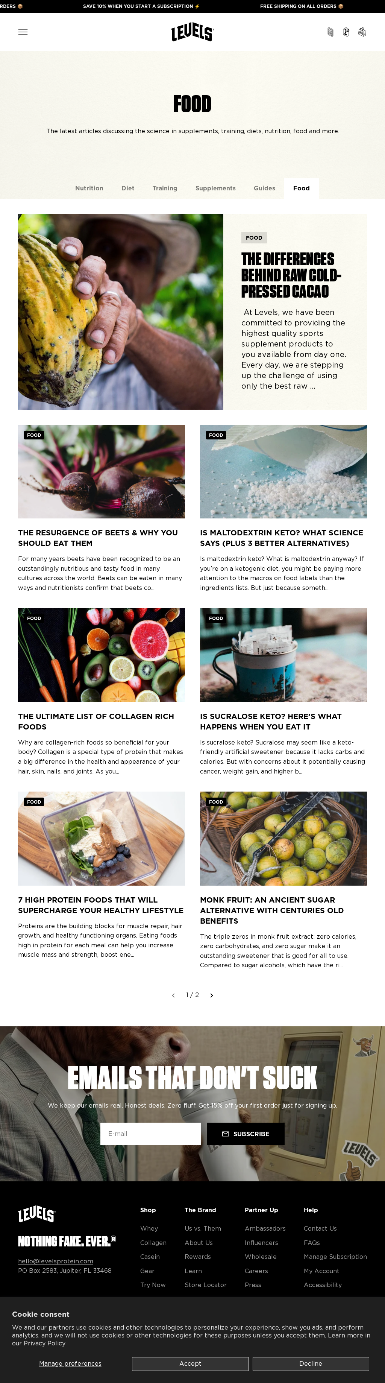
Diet (128, 188)
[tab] (89, 188)
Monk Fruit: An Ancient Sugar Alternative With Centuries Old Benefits (272, 910)
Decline (310, 1364)
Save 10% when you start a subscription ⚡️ (100, 6)
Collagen (153, 1243)
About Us (199, 1243)
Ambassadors (265, 1229)
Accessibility (323, 1285)
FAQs (312, 1243)
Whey (149, 1229)
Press (253, 1285)
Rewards (198, 1257)
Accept (190, 1364)
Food (301, 188)
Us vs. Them (203, 1229)
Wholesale (261, 1257)
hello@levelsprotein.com (55, 1261)
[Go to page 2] (211, 995)
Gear (147, 1271)
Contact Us (320, 1229)
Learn (193, 1271)
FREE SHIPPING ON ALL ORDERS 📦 (261, 6)
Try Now (153, 1285)
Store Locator (206, 1285)
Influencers (261, 1243)
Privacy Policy (44, 1343)
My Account (322, 1271)
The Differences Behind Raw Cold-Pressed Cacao (291, 275)
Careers (256, 1271)
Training (165, 188)
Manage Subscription (335, 1257)
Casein (150, 1257)
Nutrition (89, 188)
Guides (264, 188)
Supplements (216, 188)
